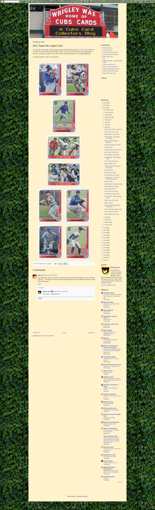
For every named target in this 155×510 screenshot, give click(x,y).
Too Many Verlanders (109, 394)
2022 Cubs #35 (108, 170)
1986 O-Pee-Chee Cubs (111, 132)
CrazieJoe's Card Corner (110, 324)
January (107, 224)
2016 (104, 240)
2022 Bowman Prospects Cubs (113, 184)
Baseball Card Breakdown (111, 422)
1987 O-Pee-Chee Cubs (111, 152)
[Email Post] (55, 263)
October (107, 115)
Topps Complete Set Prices (110, 54)
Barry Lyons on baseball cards (111, 366)
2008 (104, 260)
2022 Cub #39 (108, 147)
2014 (104, 245)
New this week (107, 319)
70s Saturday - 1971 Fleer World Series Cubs (111, 178)
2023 (104, 105)
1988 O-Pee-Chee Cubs (111, 200)
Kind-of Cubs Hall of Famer (110, 71)
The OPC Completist (109, 357)
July (106, 122)
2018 (104, 235)
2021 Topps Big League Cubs (112, 209)
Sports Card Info (108, 302)
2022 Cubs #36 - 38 (110, 163)
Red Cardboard (108, 461)
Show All (120, 482)
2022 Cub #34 (108, 181)
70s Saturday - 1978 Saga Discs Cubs (111, 137)
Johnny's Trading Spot (110, 428)
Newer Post (36, 332)
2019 (104, 232)
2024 (104, 103)
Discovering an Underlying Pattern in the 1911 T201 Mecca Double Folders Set (112, 351)
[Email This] (59, 264)
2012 (104, 250)
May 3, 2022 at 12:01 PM (60, 291)
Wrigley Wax (46, 291)
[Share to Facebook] (65, 264)
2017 (104, 237)
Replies (42, 288)
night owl (40, 275)
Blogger (85, 496)
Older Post (91, 332)
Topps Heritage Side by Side (111, 69)
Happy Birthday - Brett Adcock (111, 409)
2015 (104, 242)
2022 (104, 108)
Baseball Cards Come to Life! (112, 364)
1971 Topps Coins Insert (109, 456)
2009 (104, 257)
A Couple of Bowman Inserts (112, 145)
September (108, 117)
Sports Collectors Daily (110, 436)
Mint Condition (107, 330)
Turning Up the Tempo (109, 417)
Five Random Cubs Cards (110, 52)
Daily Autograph (108, 310)
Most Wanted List (108, 48)
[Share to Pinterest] (67, 264)
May (106, 127)
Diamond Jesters (108, 447)
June (106, 125)
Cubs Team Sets (107, 50)
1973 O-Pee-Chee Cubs (111, 191)
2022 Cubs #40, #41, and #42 (112, 129)
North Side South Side (109, 73)
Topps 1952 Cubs (108, 56)
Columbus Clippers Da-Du (110, 462)
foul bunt (106, 338)
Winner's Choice (107, 372)
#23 (104, 58)
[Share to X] (63, 264)
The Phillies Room (108, 293)
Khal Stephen (106, 311)
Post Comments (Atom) (47, 336)
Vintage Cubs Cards (109, 455)
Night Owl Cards (108, 402)
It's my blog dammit (108, 403)
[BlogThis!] (61, 264)
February (107, 222)
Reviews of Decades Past (110, 67)
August (107, 120)
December (108, 110)
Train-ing (105, 478)
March (106, 220)
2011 (104, 252)
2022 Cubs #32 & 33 (110, 189)
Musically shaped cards (109, 424)
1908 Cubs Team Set (109, 64)
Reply (39, 284)
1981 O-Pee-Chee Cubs (111, 211)
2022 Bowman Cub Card (111, 186)
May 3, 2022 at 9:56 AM (50, 275)
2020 (104, 230)
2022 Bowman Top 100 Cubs (112, 150)
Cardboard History (109, 476)
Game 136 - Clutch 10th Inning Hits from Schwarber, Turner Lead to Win (112, 296)
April (106, 217)
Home (64, 332)
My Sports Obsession (109, 408)
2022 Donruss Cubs (110, 172)
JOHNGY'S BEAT (108, 377)
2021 (104, 228)
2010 (104, 255)
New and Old (106, 325)
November (108, 112)
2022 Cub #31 (108, 203)
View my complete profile (108, 285)
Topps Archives (108, 371)
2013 (104, 247)
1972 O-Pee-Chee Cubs (111, 161)
